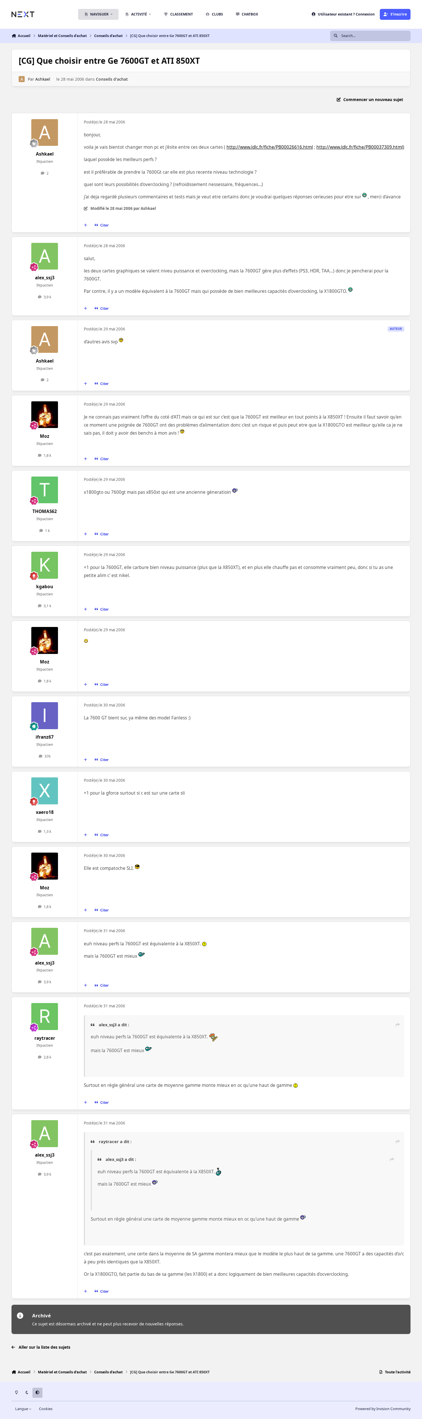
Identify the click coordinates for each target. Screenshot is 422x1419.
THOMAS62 (44, 511)
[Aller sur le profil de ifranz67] (44, 715)
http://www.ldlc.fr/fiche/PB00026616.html (270, 147)
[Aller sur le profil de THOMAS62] (44, 490)
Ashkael (42, 79)
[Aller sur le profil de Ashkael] (22, 79)
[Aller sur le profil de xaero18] (44, 790)
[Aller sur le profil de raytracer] (44, 1016)
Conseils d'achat (112, 79)
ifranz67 (45, 737)
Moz (44, 436)
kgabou (44, 587)
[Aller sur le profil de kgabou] (44, 565)
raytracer (44, 1038)
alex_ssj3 (45, 278)
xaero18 (45, 812)
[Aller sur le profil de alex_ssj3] (44, 256)
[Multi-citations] (85, 225)
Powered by (383, 1408)
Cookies (46, 1408)
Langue (22, 1408)
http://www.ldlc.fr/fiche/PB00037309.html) (360, 147)
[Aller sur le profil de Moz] (44, 414)
